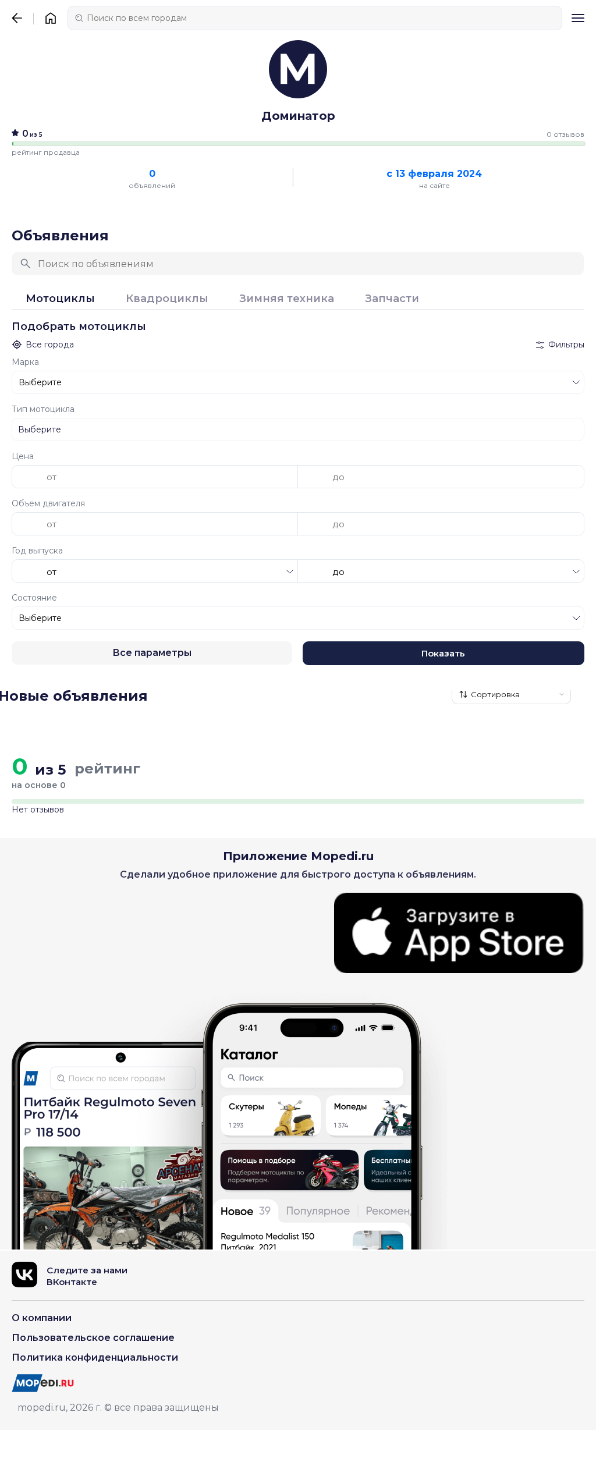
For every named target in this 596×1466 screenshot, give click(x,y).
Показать (443, 653)
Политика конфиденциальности (95, 1357)
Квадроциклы (167, 299)
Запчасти (392, 299)
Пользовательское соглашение (93, 1338)
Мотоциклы (60, 299)
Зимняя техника (286, 299)
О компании (42, 1318)
